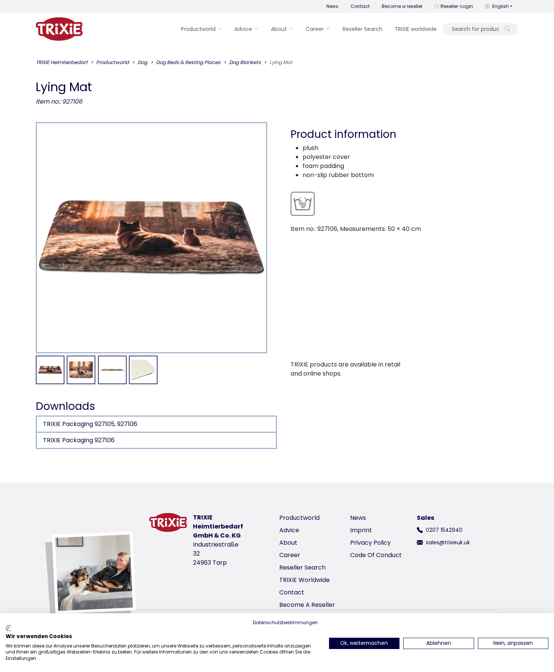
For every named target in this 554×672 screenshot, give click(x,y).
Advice (243, 29)
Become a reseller (402, 6)
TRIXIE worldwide (416, 29)
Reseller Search (363, 29)
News (332, 6)
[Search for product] (507, 29)
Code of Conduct (376, 555)
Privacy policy (370, 542)
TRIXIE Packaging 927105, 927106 (90, 424)
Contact (360, 6)
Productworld (198, 29)
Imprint (361, 530)
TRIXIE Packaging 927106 (79, 440)
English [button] (500, 6)
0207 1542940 (444, 530)
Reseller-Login (457, 6)
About (279, 29)
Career (315, 29)
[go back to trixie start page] (59, 29)
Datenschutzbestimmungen (285, 622)
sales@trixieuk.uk (448, 542)
